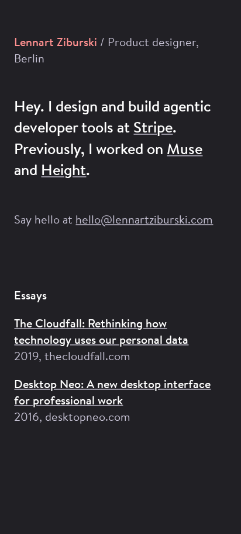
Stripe (153, 127)
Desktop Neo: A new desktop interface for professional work (112, 392)
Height (63, 169)
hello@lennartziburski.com (144, 219)
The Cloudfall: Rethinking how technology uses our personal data (101, 331)
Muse (184, 148)
